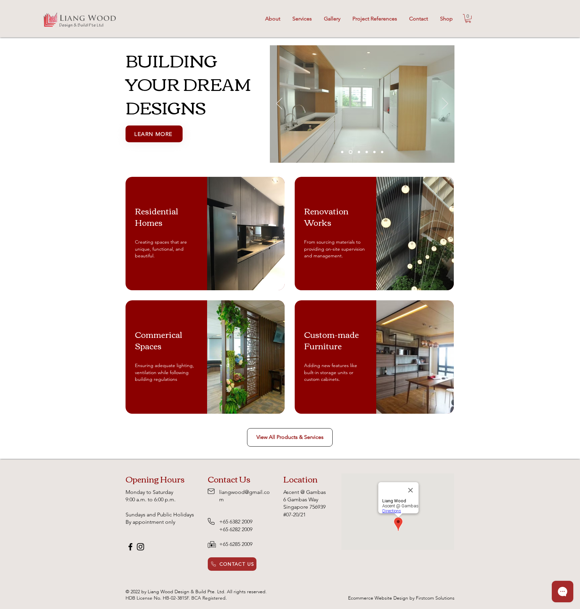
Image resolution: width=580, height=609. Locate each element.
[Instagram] (140, 547)
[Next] (445, 104)
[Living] (367, 152)
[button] (332, 15)
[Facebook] (130, 547)
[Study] (342, 152)
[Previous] (279, 104)
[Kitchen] (350, 152)
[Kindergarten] (358, 152)
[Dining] (374, 152)
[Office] (382, 152)
